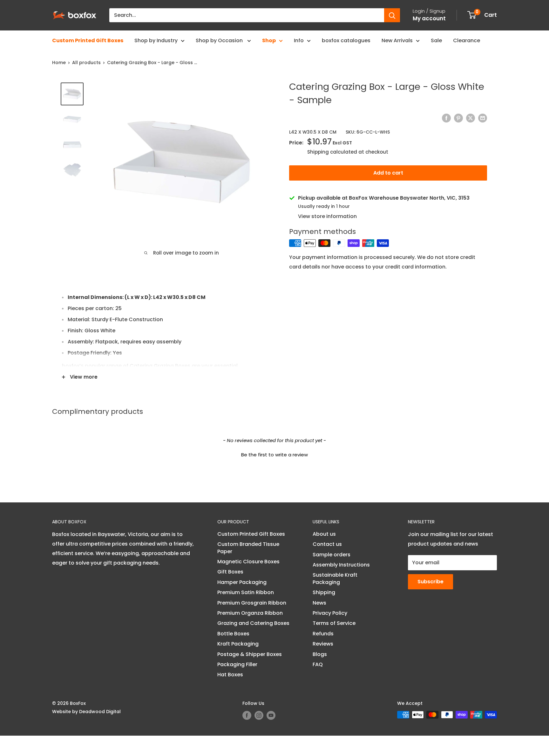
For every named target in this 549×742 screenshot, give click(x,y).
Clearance (466, 40)
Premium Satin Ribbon (245, 592)
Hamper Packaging (242, 582)
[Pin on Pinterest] (458, 118)
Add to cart (388, 172)
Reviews (323, 643)
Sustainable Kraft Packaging (335, 578)
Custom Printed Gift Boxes (87, 40)
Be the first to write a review (274, 454)
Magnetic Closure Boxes (248, 561)
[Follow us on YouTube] (271, 715)
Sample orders (331, 554)
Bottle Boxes (233, 633)
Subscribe (430, 581)
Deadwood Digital (100, 711)
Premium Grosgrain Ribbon (251, 602)
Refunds (323, 633)
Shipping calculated (332, 152)
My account (429, 18)
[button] (274, 454)
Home (59, 62)
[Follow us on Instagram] (258, 715)
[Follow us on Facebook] (246, 715)
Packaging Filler (237, 664)
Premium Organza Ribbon (250, 613)
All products (86, 62)
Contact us (327, 544)
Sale (436, 40)
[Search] (392, 15)
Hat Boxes (230, 674)
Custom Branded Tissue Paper (248, 547)
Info (299, 40)
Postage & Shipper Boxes (249, 654)
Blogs (320, 654)
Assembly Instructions (341, 564)
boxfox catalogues (346, 40)
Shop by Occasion (220, 40)
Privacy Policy (330, 613)
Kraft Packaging (238, 643)
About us (324, 534)
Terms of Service (334, 623)
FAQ (318, 664)
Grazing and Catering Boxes (253, 623)
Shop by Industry (156, 40)
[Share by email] (482, 118)
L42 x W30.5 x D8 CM (312, 132)
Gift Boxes (230, 571)
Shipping (324, 592)
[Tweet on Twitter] (470, 118)
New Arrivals (397, 40)
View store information (327, 216)
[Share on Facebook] (446, 118)
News (319, 602)
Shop (269, 40)
